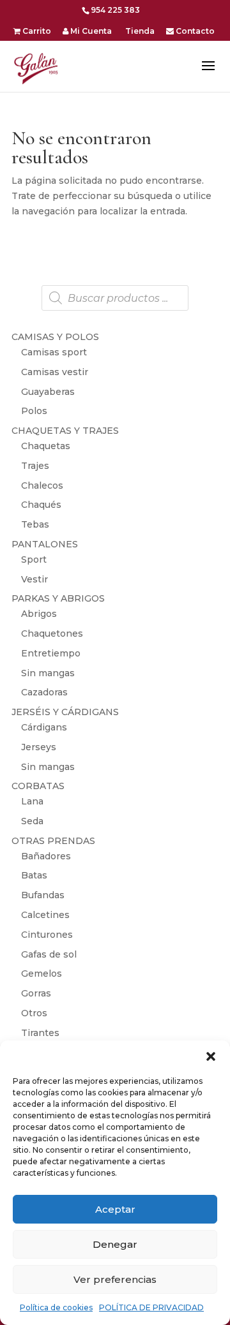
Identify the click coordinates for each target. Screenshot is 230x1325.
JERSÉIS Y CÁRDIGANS (65, 712)
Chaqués (41, 504)
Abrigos (39, 613)
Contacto (194, 31)
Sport (34, 559)
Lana (32, 801)
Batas (34, 875)
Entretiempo (50, 653)
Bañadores (46, 856)
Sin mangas (48, 673)
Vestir (34, 579)
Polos (34, 411)
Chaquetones (52, 633)
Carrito (35, 31)
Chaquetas (45, 446)
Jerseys (38, 747)
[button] (210, 1056)
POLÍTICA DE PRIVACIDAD (151, 1307)
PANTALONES (45, 544)
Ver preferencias (115, 1279)
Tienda (139, 31)
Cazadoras (44, 692)
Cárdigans (44, 727)
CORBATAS (38, 786)
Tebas (35, 524)
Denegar (115, 1244)
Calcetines (45, 915)
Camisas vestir (54, 372)
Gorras (36, 993)
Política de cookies (56, 1307)
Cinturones (47, 934)
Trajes (35, 465)
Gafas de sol (49, 954)
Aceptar (115, 1209)
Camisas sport (54, 352)
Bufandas (43, 895)
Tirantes (40, 1033)
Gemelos (41, 973)
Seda (32, 821)
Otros (34, 1013)
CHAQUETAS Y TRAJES (65, 430)
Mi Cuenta (90, 31)
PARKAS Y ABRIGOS (58, 598)
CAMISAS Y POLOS (55, 337)
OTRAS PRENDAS (53, 841)
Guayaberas (48, 391)
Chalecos (42, 485)
